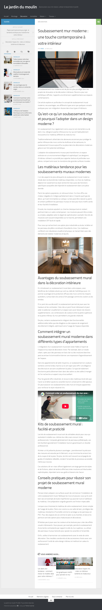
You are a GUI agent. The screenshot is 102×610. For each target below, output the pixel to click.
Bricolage (14, 16)
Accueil (6, 16)
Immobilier (33, 16)
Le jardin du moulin (20, 6)
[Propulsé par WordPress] (17, 605)
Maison (42, 16)
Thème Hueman (29, 606)
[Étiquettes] (28, 52)
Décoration (23, 16)
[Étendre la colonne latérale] (98, 22)
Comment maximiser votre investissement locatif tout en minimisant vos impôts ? (21, 100)
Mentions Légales (43, 597)
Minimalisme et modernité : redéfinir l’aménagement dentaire (22, 74)
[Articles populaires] (14, 52)
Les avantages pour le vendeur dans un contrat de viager (22, 87)
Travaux (51, 16)
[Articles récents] (7, 52)
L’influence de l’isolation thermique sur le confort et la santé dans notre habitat (22, 113)
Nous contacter (57, 597)
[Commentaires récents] (21, 52)
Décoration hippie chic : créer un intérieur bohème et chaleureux (83, 571)
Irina (42, 49)
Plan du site (70, 597)
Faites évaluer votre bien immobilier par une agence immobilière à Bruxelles (21, 61)
